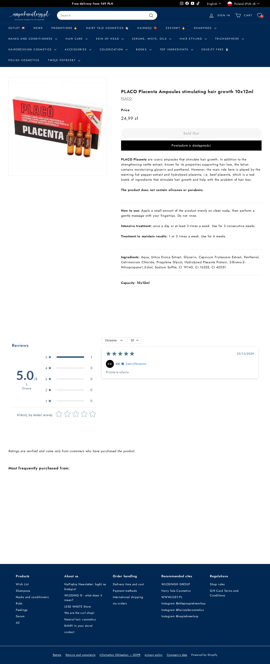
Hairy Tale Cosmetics (176, 591)
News (38, 28)
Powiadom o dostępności (191, 145)
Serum (20, 616)
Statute (57, 655)
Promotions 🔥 (64, 28)
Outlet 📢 (16, 28)
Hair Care (75, 39)
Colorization (112, 49)
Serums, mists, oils (150, 39)
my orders (120, 603)
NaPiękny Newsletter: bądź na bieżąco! (85, 586)
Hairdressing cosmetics (30, 49)
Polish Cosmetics (23, 60)
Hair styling (191, 39)
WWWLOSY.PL (171, 597)
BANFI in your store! (78, 626)
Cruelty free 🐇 (215, 49)
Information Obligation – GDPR (120, 655)
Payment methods (125, 591)
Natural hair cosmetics (80, 619)
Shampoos (23, 591)
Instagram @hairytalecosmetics (182, 610)
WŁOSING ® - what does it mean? (83, 597)
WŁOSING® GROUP (175, 584)
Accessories (76, 49)
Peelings (22, 610)
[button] (69, 357)
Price (125, 110)
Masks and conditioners (31, 39)
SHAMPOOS (203, 28)
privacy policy (154, 655)
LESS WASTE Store (77, 606)
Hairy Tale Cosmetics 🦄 (107, 28)
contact (69, 632)
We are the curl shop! (79, 613)
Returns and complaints (81, 655)
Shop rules (217, 584)
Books (142, 49)
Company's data (177, 655)
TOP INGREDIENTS (175, 49)
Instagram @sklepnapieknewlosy (183, 603)
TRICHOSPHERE (228, 39)
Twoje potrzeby (62, 60)
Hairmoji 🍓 (147, 28)
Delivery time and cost (128, 584)
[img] (120, 354)
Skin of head (108, 39)
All (17, 623)
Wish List (22, 584)
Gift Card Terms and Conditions (224, 593)
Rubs (19, 603)
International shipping (128, 597)
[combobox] (107, 15)
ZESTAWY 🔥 (175, 28)
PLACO (126, 98)
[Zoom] (58, 127)
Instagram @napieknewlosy (179, 616)
